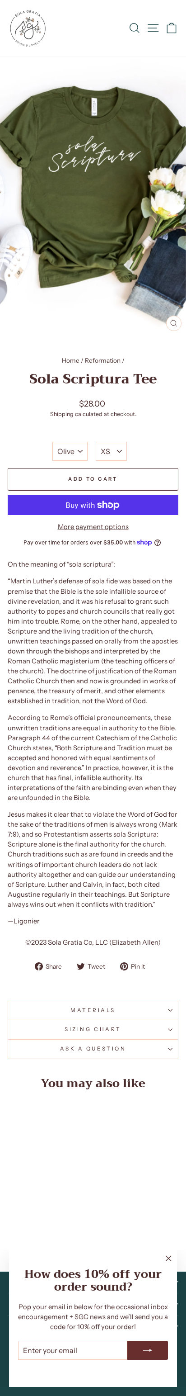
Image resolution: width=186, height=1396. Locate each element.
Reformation (103, 360)
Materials (93, 1010)
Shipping (62, 414)
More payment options (93, 527)
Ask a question (93, 1049)
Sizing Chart (93, 1029)
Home (70, 360)
